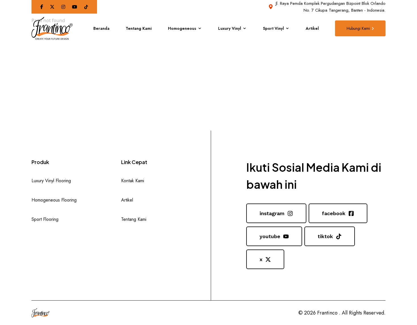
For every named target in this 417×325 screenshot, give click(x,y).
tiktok (325, 236)
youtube (270, 236)
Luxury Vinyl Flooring (51, 180)
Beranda (101, 28)
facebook (334, 213)
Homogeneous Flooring (54, 200)
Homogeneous (182, 28)
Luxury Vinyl (229, 28)
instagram (272, 213)
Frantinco (327, 312)
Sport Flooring (44, 219)
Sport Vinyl (273, 28)
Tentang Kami (139, 28)
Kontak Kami (132, 180)
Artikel (312, 28)
